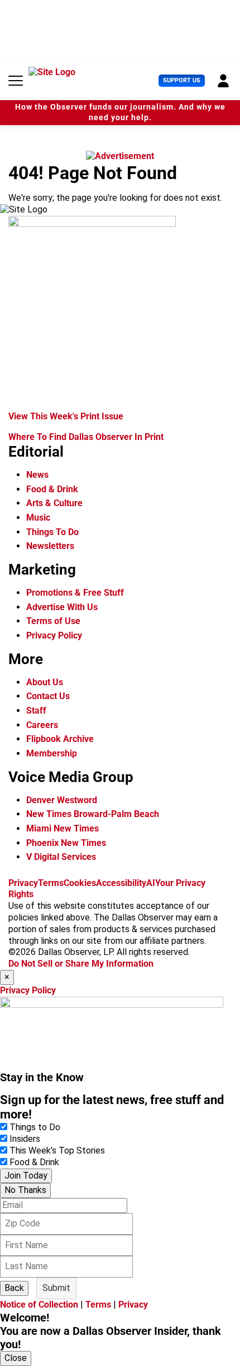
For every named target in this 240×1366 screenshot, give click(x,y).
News (37, 474)
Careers (42, 725)
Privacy (23, 883)
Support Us (181, 80)
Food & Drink (52, 489)
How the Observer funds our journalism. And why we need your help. (120, 112)
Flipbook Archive (60, 739)
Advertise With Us (62, 607)
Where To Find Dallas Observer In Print (86, 437)
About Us (44, 682)
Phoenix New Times (66, 843)
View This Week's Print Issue (65, 416)
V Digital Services (61, 857)
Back (14, 1288)
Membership (51, 753)
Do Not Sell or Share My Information (80, 963)
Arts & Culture (54, 503)
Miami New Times (62, 828)
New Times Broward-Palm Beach (92, 814)
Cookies (80, 883)
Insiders (24, 1139)
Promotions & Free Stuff (75, 592)
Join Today (25, 1175)
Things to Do (34, 1127)
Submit (56, 1288)
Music (38, 517)
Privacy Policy (54, 635)
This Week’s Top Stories (57, 1150)
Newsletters (50, 546)
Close (15, 1358)
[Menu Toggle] (15, 80)
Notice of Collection (39, 1304)
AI (150, 883)
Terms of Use (53, 621)
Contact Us (48, 696)
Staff (36, 710)
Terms (51, 883)
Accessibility (121, 883)
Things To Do (52, 532)
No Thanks (25, 1190)
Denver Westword (61, 800)
